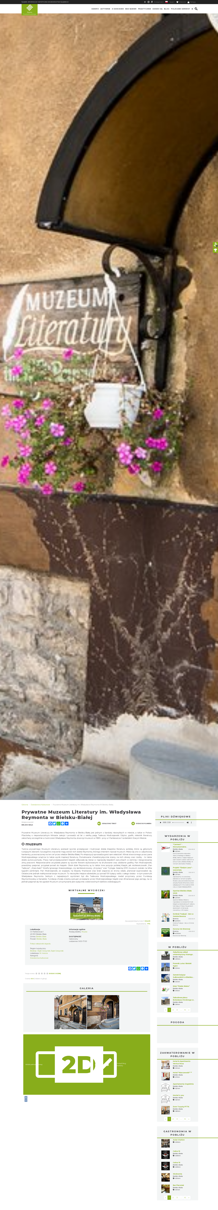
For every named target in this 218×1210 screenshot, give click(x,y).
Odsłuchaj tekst (109, 823)
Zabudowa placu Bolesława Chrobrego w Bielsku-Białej (183, 1000)
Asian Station (179, 1140)
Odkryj (95, 9)
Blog (166, 9)
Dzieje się (157, 9)
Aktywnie (105, 9)
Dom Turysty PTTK (181, 1107)
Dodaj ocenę (55, 973)
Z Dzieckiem (118, 9)
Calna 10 (176, 1151)
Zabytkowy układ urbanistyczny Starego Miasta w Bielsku (183, 954)
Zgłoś (147, 921)
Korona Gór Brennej (181, 929)
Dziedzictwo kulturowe (39, 958)
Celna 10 (176, 1163)
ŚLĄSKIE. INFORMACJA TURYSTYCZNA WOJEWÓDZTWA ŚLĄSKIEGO (45, 2)
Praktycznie (144, 9)
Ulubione (182, 2)
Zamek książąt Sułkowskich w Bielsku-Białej (183, 977)
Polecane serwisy (180, 9)
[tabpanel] (86, 908)
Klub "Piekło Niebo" (181, 986)
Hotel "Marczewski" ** (182, 1073)
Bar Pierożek (178, 1185)
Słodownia (177, 1174)
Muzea (84, 932)
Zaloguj (193, 2)
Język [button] (172, 2)
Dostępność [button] (158, 2)
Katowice (177, 1034)
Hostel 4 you (178, 1095)
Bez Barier (130, 9)
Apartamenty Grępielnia (183, 1084)
